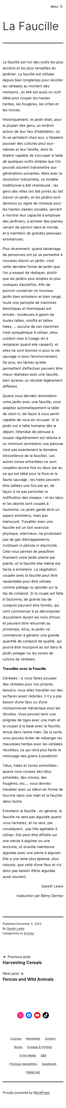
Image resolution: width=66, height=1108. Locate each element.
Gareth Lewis (15, 928)
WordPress (41, 1092)
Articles (29, 933)
